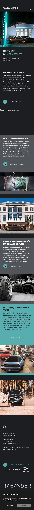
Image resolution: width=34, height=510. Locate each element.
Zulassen (24, 505)
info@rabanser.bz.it (9, 435)
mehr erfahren (15, 102)
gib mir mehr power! (17, 164)
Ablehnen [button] (10, 505)
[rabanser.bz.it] (10, 8)
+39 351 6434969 (9, 433)
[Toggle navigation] (30, 9)
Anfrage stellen (16, 337)
